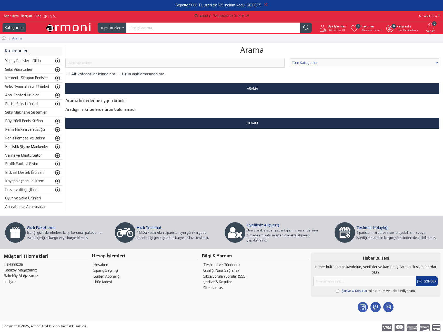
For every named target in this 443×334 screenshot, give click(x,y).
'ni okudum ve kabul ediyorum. (378, 290)
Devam (252, 123)
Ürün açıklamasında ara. (143, 74)
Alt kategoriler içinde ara (93, 74)
